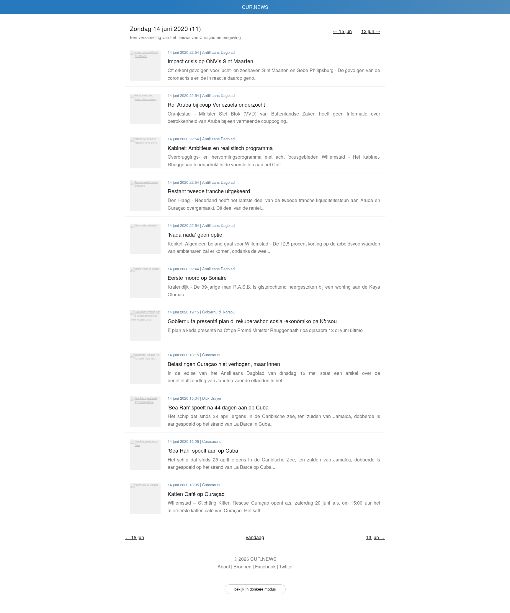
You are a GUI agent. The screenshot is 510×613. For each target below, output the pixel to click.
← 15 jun (342, 31)
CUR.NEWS (255, 7)
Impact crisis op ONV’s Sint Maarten (210, 61)
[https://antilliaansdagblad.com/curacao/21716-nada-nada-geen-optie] (145, 239)
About (224, 566)
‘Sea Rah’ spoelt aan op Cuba (203, 450)
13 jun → (370, 31)
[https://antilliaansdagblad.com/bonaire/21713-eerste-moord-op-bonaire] (145, 282)
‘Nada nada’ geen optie (195, 234)
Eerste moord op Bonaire (197, 277)
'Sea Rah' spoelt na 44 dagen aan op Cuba (218, 407)
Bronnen (242, 566)
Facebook (265, 566)
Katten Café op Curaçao (196, 493)
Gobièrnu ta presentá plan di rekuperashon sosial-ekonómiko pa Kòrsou (252, 321)
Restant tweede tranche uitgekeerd (209, 191)
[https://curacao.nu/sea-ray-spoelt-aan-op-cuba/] (145, 455)
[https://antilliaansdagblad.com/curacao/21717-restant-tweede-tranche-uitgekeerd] (145, 196)
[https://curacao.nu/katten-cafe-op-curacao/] (145, 498)
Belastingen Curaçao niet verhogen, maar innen (224, 364)
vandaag (255, 537)
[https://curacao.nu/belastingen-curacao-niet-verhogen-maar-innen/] (145, 368)
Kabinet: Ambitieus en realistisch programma (220, 148)
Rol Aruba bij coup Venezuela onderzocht (216, 104)
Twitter (286, 566)
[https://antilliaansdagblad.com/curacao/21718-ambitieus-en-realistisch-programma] (145, 152)
